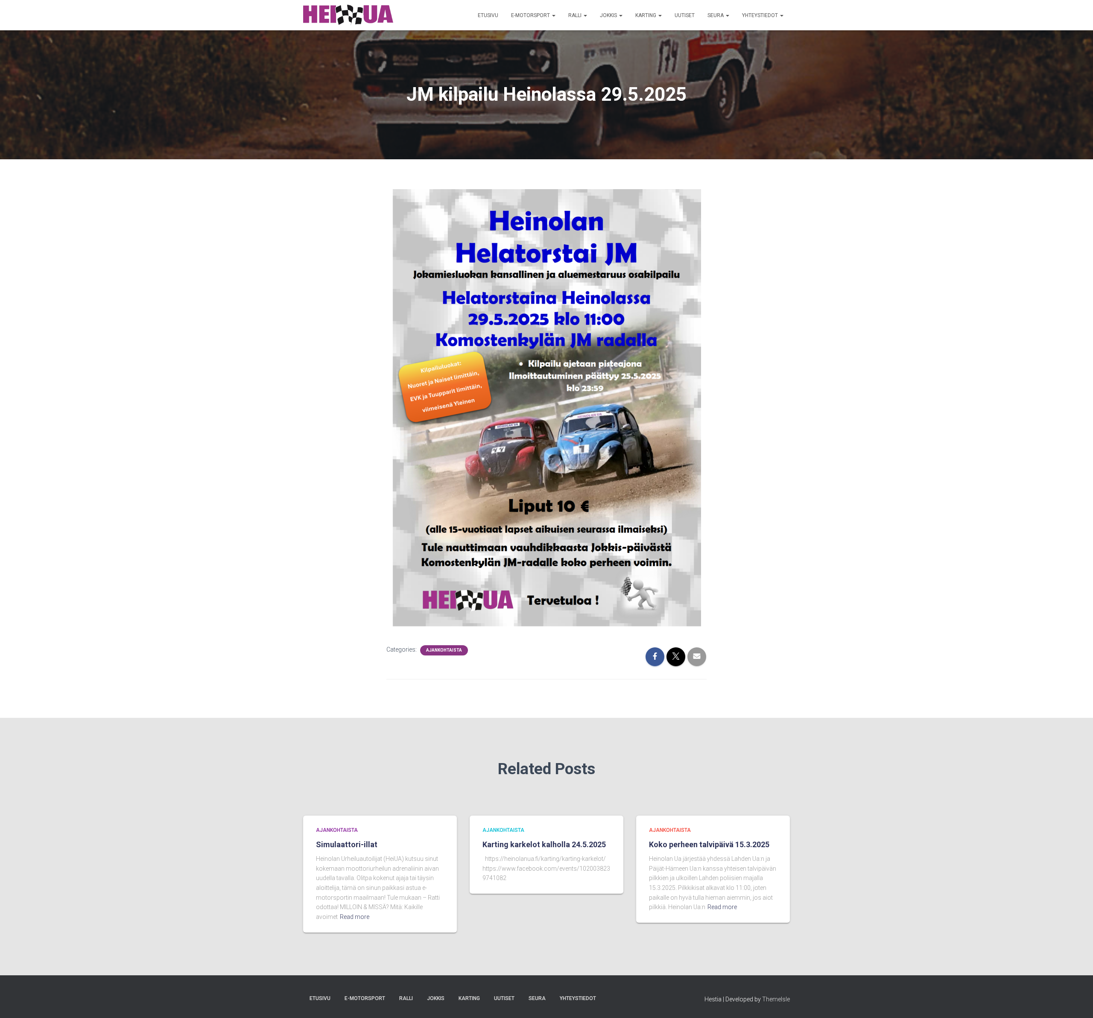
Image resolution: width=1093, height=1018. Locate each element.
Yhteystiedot (760, 15)
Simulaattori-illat (346, 844)
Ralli (575, 15)
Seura (716, 15)
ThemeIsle (776, 999)
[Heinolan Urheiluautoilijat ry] (348, 15)
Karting (646, 15)
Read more (354, 916)
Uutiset (685, 15)
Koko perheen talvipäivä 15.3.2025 (709, 844)
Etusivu (488, 15)
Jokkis (609, 15)
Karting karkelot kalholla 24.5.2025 (544, 844)
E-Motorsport (531, 15)
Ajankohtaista (444, 650)
